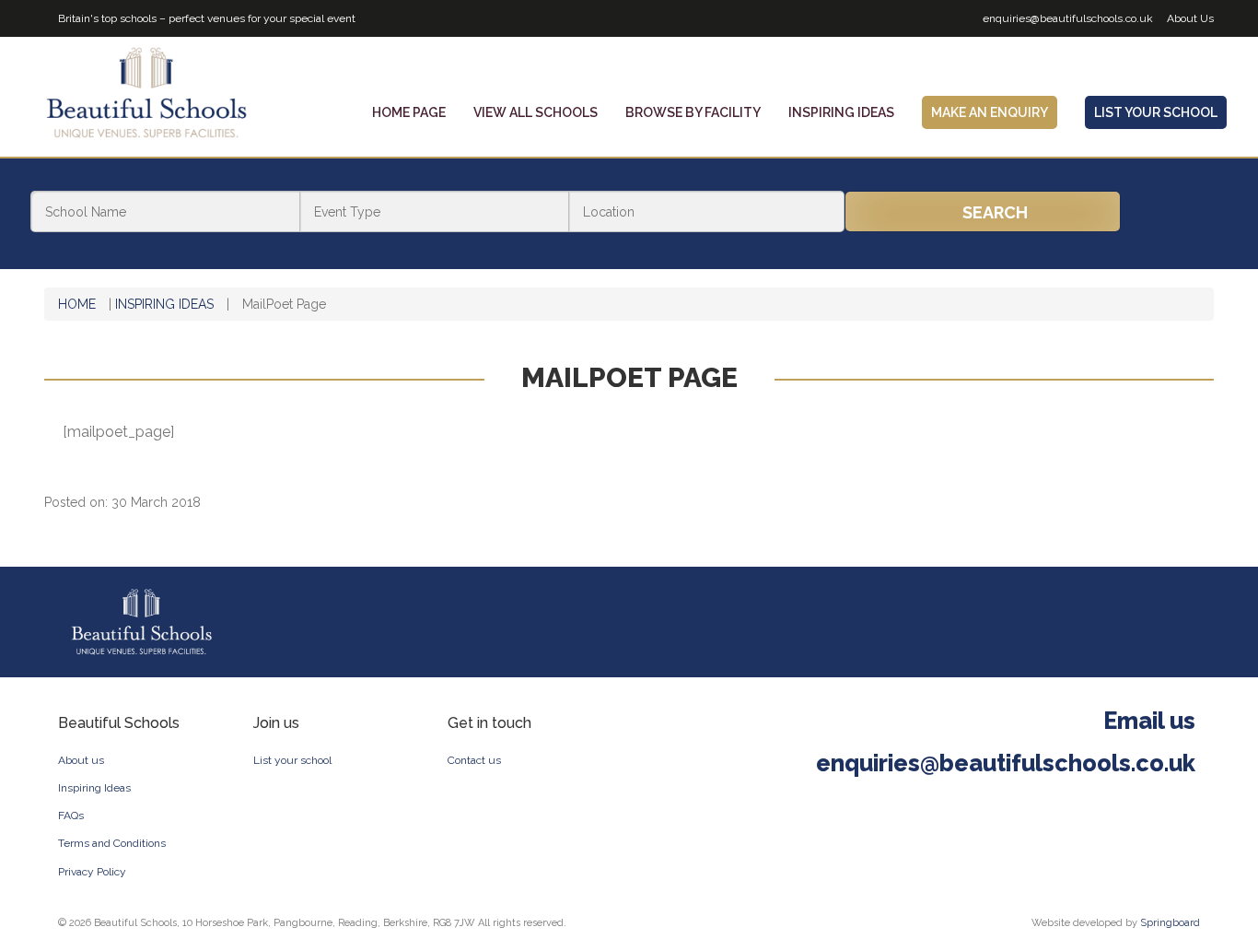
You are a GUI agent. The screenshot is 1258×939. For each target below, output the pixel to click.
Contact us (474, 760)
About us (81, 760)
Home (77, 304)
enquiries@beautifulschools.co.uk (1068, 18)
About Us (1190, 18)
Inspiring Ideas (841, 112)
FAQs (71, 815)
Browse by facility (693, 112)
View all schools (535, 112)
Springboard (1170, 923)
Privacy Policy (92, 871)
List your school (292, 760)
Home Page (409, 112)
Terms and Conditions (112, 843)
